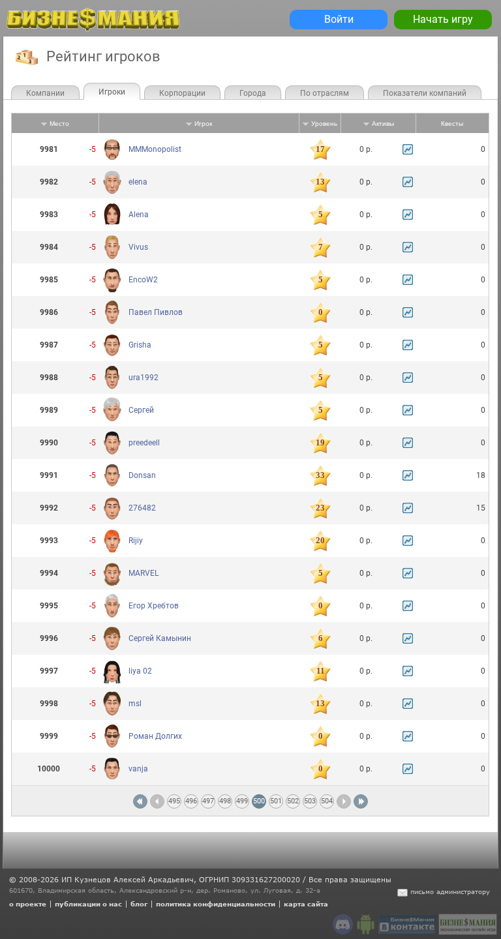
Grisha (140, 345)
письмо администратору (450, 891)
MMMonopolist (155, 149)
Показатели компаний (424, 93)
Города (252, 93)
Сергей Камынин (160, 638)
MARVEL (144, 573)
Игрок (203, 123)
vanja (138, 768)
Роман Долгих (155, 736)
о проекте (27, 904)
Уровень (324, 123)
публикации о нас (88, 904)
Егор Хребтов (154, 605)
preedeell (144, 442)
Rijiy (136, 540)
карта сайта (306, 904)
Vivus (138, 247)
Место (59, 123)
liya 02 (140, 671)
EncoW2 (143, 279)
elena (138, 181)
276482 (142, 508)
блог (138, 904)
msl (135, 703)
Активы (383, 123)
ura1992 (144, 377)
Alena (139, 214)
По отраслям (324, 93)
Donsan (142, 475)
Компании (45, 93)
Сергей (141, 410)
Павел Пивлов (156, 312)
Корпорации (182, 93)
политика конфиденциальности (215, 904)
